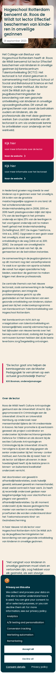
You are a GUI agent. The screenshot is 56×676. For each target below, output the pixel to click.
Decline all (28, 658)
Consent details (15, 667)
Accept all (28, 649)
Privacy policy (39, 667)
